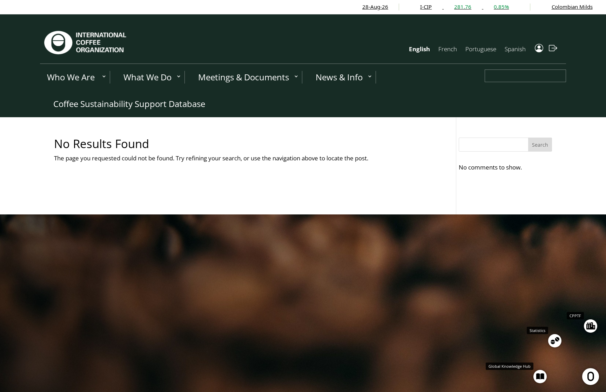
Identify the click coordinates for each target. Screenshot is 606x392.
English (419, 49)
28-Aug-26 (346, 6)
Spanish (515, 49)
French (447, 49)
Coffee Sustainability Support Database (129, 103)
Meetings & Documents (243, 77)
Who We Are (71, 77)
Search (540, 144)
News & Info (339, 77)
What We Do (147, 77)
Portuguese (480, 49)
